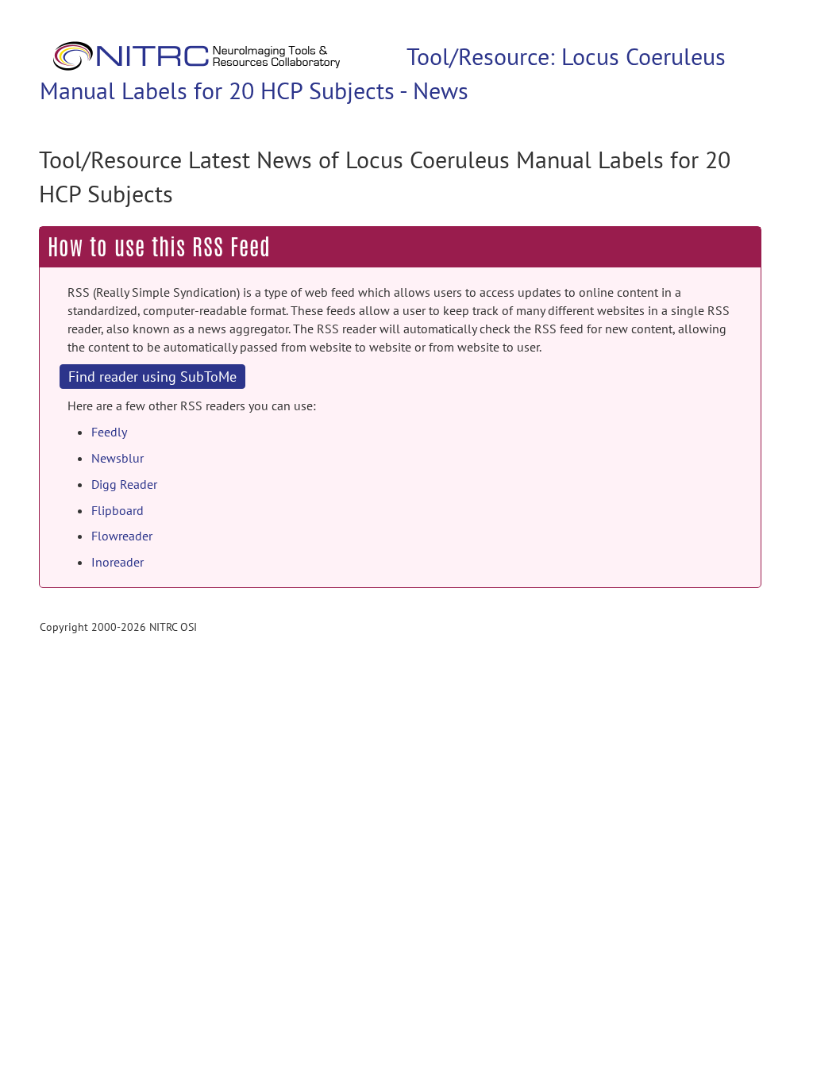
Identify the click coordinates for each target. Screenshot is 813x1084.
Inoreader (117, 562)
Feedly (109, 432)
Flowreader (121, 536)
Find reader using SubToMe (152, 376)
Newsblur (117, 458)
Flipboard (117, 510)
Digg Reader (124, 484)
